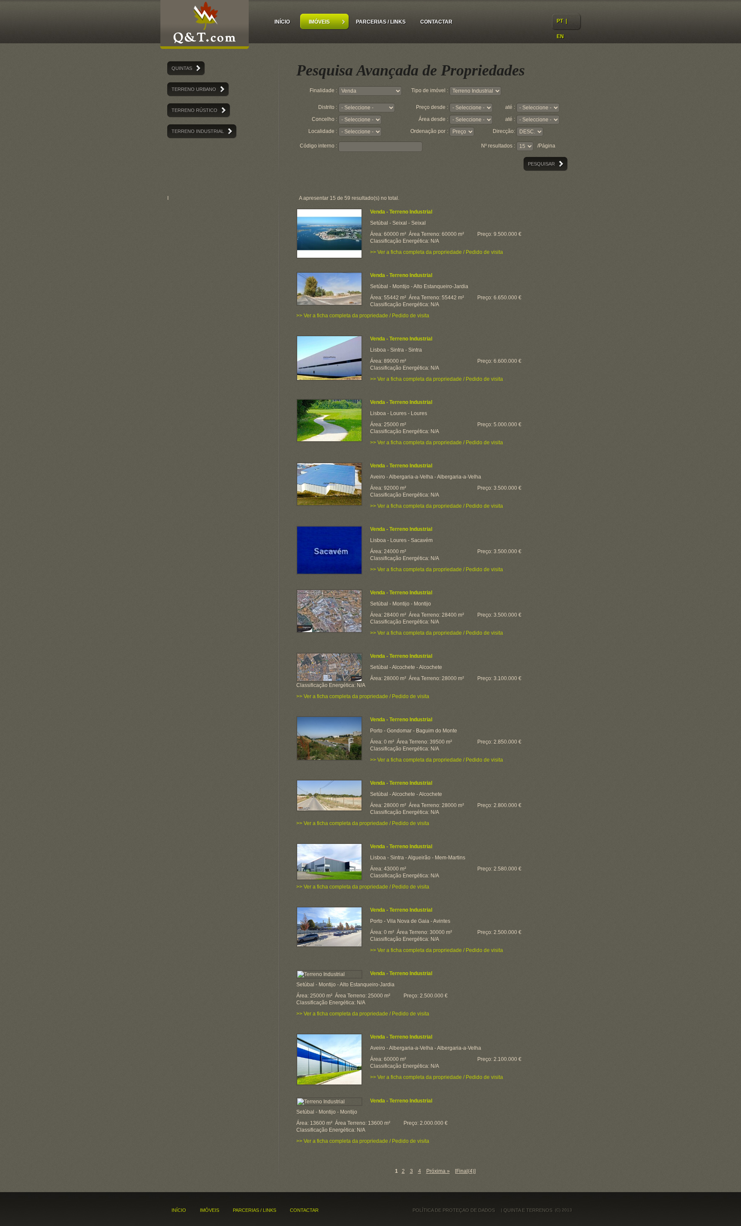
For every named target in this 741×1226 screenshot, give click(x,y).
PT (560, 21)
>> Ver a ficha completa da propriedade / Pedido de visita (436, 252)
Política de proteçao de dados (454, 1210)
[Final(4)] (465, 1171)
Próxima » (438, 1171)
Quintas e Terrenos (205, 25)
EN (560, 36)
